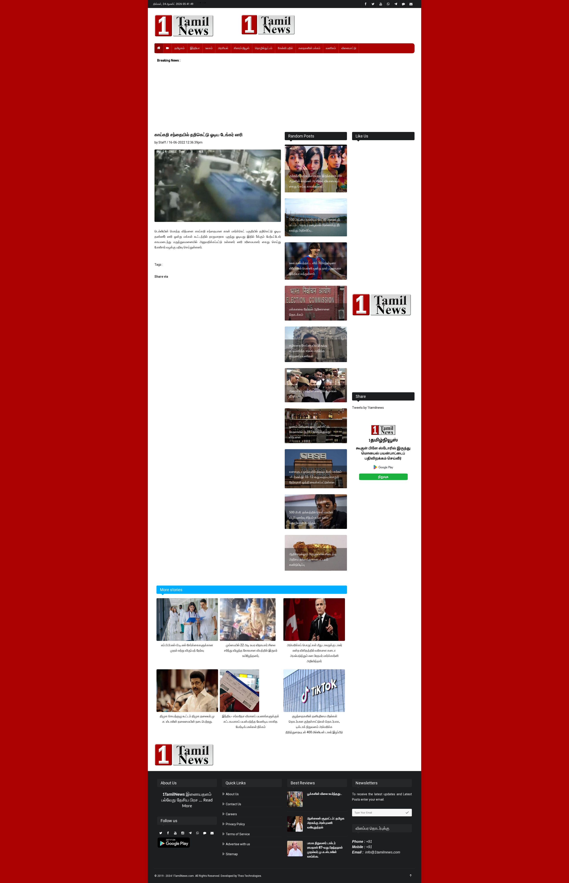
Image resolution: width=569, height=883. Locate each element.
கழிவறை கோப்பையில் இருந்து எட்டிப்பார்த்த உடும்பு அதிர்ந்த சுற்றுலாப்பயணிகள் (308, 351)
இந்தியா (195, 48)
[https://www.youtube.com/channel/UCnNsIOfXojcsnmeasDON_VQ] (325, 25)
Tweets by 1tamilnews (368, 407)
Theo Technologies (249, 875)
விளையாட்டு (348, 48)
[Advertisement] (284, 97)
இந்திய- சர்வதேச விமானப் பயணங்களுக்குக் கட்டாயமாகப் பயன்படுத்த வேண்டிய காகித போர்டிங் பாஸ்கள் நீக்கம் (250, 721)
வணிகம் (331, 48)
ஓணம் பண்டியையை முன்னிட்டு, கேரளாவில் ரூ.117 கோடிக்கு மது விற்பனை (309, 432)
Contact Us (233, 804)
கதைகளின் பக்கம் (309, 48)
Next (421, 457)
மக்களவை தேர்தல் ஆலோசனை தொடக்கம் (309, 311)
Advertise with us (237, 844)
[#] (383, 305)
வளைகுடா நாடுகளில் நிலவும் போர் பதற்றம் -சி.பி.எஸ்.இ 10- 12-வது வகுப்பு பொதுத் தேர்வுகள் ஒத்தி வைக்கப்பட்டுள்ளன (315, 477)
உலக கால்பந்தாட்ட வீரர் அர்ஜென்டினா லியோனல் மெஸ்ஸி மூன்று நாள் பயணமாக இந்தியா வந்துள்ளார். (315, 268)
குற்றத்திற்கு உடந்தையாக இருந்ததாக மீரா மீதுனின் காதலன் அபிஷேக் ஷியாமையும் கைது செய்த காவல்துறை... (315, 181)
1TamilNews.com (183, 875)
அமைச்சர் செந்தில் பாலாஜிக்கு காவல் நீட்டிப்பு (313, 393)
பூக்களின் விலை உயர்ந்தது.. (324, 793)
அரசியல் (223, 48)
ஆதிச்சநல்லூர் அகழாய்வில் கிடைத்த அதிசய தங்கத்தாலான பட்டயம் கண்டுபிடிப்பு (313, 559)
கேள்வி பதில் (285, 48)
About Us (232, 794)
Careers (231, 814)
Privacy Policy (235, 824)
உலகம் (208, 48)
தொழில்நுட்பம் (263, 48)
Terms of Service (237, 834)
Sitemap (231, 854)
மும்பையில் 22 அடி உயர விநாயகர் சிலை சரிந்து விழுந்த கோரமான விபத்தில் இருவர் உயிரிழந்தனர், (250, 650)
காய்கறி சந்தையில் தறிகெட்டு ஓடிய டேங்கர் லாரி (198, 134)
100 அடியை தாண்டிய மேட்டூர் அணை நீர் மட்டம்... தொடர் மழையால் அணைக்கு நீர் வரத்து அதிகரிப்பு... (314, 225)
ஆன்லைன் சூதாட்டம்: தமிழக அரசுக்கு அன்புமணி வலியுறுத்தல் (326, 823)
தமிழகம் (179, 48)
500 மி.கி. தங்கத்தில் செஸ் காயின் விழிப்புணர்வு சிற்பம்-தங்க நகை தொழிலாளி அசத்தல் (311, 517)
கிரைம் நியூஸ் (241, 48)
